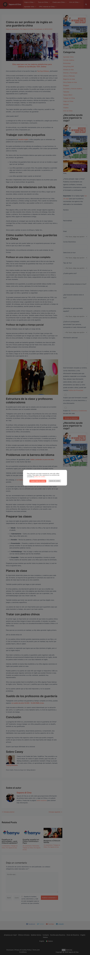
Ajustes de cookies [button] (54, 481)
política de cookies (39, 477)
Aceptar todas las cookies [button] (37, 481)
